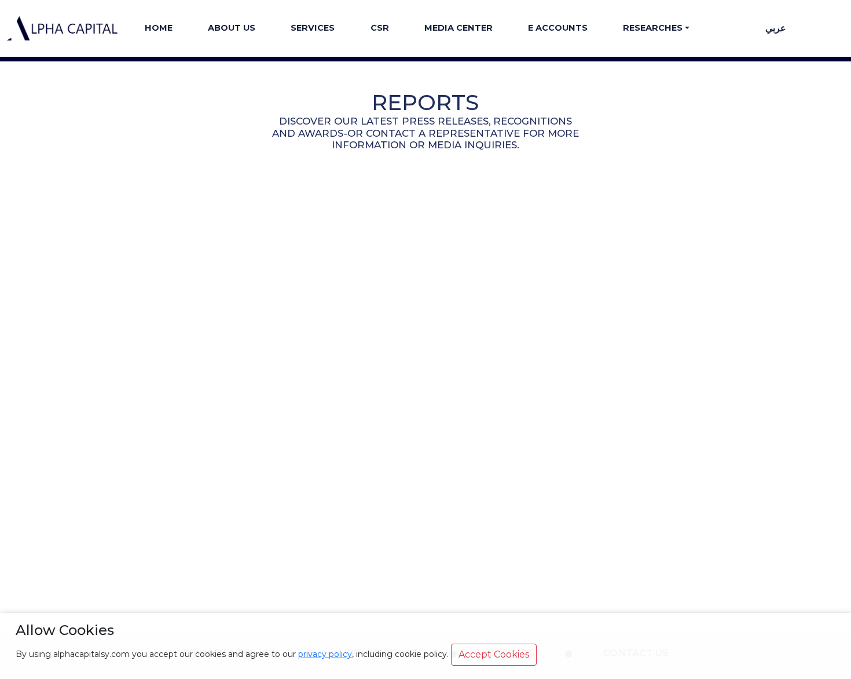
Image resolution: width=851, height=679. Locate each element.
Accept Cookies (493, 654)
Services (313, 28)
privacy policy (325, 654)
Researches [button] (653, 28)
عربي (775, 28)
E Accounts (558, 28)
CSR (380, 28)
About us (231, 28)
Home (159, 28)
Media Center (458, 28)
